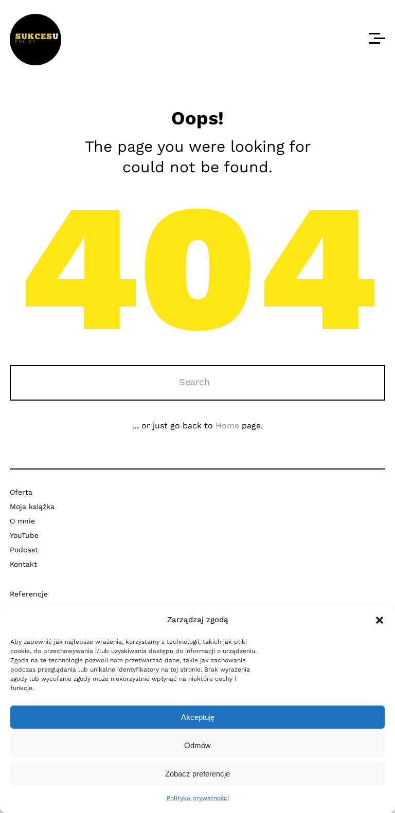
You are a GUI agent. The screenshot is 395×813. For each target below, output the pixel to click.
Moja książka (32, 506)
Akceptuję (197, 717)
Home (227, 425)
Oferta (21, 492)
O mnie (22, 521)
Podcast (24, 550)
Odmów (197, 745)
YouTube (24, 535)
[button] (379, 620)
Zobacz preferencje (197, 773)
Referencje (29, 594)
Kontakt (23, 564)
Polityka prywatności (198, 798)
